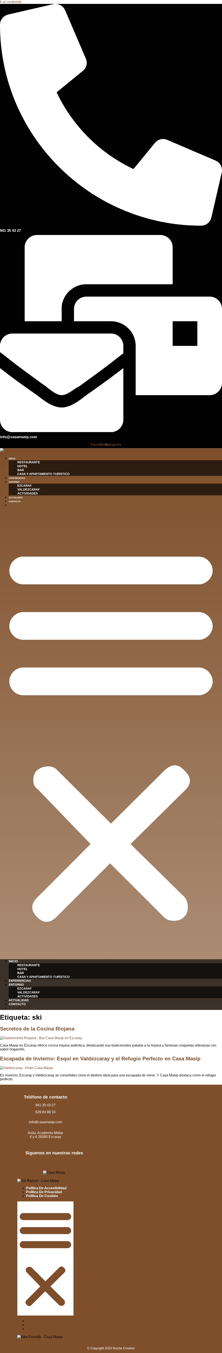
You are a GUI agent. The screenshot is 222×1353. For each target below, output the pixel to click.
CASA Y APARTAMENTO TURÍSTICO (43, 474)
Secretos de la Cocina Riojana (37, 1029)
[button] (111, 733)
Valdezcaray (28, 489)
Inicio (12, 458)
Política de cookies (42, 1196)
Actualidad (16, 497)
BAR (20, 470)
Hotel (22, 466)
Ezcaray (24, 485)
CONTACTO (15, 501)
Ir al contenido (11, 2)
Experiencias (17, 478)
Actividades (27, 493)
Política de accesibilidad (46, 1188)
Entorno (14, 482)
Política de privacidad (44, 1192)
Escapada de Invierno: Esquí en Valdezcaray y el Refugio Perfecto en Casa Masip (100, 1058)
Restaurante (28, 462)
